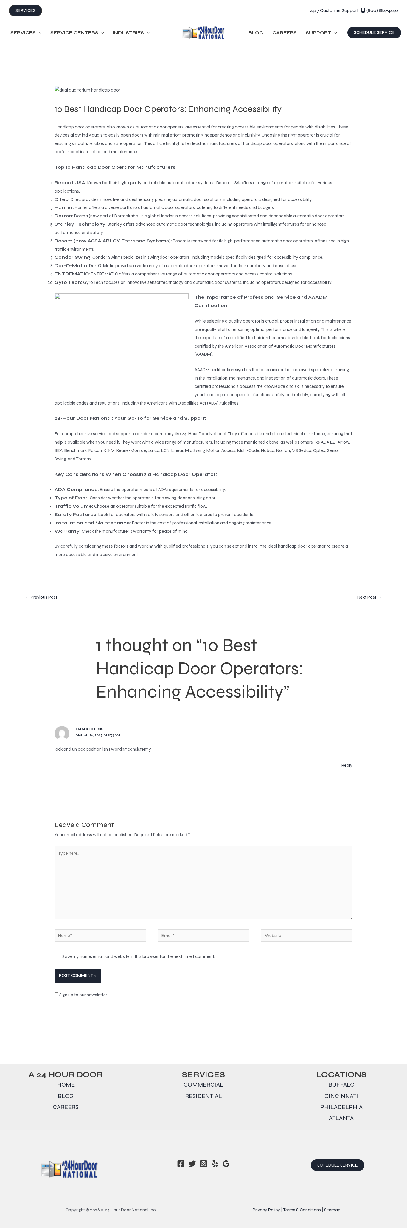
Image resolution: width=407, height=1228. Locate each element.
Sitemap (332, 1209)
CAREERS (284, 32)
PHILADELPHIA (341, 1107)
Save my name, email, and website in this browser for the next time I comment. (138, 956)
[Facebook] (181, 1163)
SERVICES (23, 32)
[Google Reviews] (226, 1163)
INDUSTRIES (128, 32)
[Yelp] (215, 1163)
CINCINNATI (341, 1096)
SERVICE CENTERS (74, 32)
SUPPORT (318, 32)
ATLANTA (341, 1118)
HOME (66, 1084)
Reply (346, 765)
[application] (38, 32)
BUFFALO (341, 1084)
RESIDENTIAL (203, 1096)
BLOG (255, 32)
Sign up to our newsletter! (83, 995)
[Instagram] (203, 1163)
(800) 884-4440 (382, 10)
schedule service (337, 1165)
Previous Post (41, 597)
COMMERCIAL (203, 1084)
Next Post (369, 597)
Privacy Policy (266, 1209)
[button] (374, 32)
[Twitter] (192, 1163)
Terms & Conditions (302, 1209)
